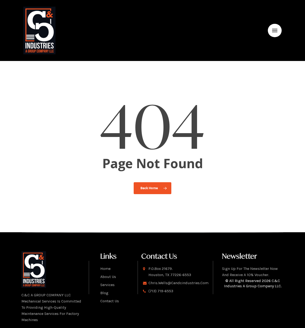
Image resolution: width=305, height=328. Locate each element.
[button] (275, 30)
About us (108, 276)
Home (105, 268)
